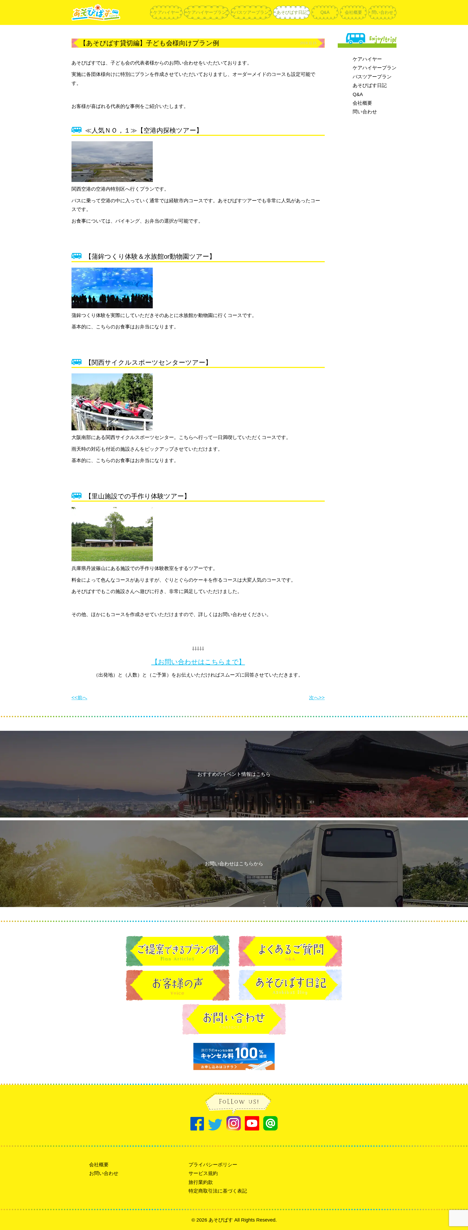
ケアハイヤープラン (206, 12)
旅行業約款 (200, 1182)
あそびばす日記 (292, 12)
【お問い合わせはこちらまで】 (198, 661)
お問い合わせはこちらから (234, 863)
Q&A (325, 12)
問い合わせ (382, 12)
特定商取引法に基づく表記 (217, 1191)
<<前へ (79, 697)
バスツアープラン (251, 12)
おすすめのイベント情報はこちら (234, 774)
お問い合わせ (103, 1173)
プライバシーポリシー (212, 1164)
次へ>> (317, 697)
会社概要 (353, 12)
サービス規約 (203, 1173)
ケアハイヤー (166, 12)
